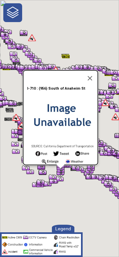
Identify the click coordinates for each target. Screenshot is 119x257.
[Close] (90, 78)
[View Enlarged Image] (50, 163)
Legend (63, 228)
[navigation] (12, 12)
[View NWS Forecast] (74, 163)
